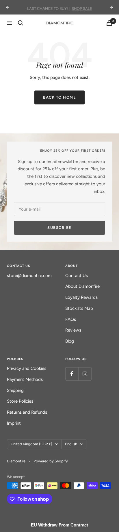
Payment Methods (25, 379)
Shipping (15, 390)
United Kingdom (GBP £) (31, 444)
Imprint (14, 423)
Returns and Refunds (27, 412)
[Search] (20, 23)
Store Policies (20, 401)
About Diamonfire (82, 286)
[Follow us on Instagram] (84, 373)
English (71, 444)
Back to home (59, 97)
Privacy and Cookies (26, 368)
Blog (69, 341)
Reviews (73, 330)
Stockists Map (79, 308)
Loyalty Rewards (81, 297)
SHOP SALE (82, 7)
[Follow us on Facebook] (71, 373)
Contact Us (76, 275)
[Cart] (109, 23)
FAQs (70, 319)
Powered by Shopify (51, 461)
